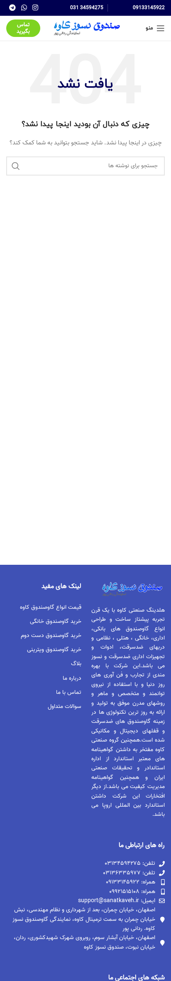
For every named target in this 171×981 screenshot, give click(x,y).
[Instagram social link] (35, 8)
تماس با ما (68, 692)
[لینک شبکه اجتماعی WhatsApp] (23, 8)
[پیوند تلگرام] (12, 8)
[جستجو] (15, 166)
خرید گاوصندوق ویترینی (54, 649)
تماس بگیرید (23, 28)
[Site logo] (86, 28)
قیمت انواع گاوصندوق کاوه (50, 607)
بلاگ (76, 664)
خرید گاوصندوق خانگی (55, 621)
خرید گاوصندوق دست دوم (51, 635)
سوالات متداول (64, 706)
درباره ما (72, 678)
